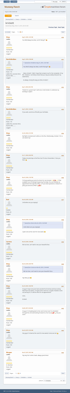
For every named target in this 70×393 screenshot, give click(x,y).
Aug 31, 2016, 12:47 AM (27, 37)
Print (63, 32)
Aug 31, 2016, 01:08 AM (27, 59)
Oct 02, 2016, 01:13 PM (27, 133)
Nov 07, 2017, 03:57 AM (27, 352)
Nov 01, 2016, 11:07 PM (27, 177)
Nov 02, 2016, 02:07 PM (27, 263)
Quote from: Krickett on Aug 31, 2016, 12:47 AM (36, 63)
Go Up (6, 373)
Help (51, 391)
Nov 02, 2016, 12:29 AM (27, 219)
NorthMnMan (11, 59)
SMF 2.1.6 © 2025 (7, 391)
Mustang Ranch (12, 7)
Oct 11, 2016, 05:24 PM (27, 155)
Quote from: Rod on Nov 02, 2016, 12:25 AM (36, 223)
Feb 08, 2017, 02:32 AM (27, 308)
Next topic (61, 27)
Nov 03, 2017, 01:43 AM (27, 330)
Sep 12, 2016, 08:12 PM (27, 87)
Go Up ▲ (64, 391)
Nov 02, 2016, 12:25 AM (27, 199)
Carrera (9, 242)
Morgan (9, 352)
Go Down (7, 32)
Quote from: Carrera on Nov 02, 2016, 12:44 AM (37, 267)
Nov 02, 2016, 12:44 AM (27, 241)
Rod (7, 200)
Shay (8, 37)
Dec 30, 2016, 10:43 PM (27, 286)
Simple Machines (16, 391)
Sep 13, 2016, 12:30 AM (27, 109)
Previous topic (52, 27)
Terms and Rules (57, 391)
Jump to (41, 380)
